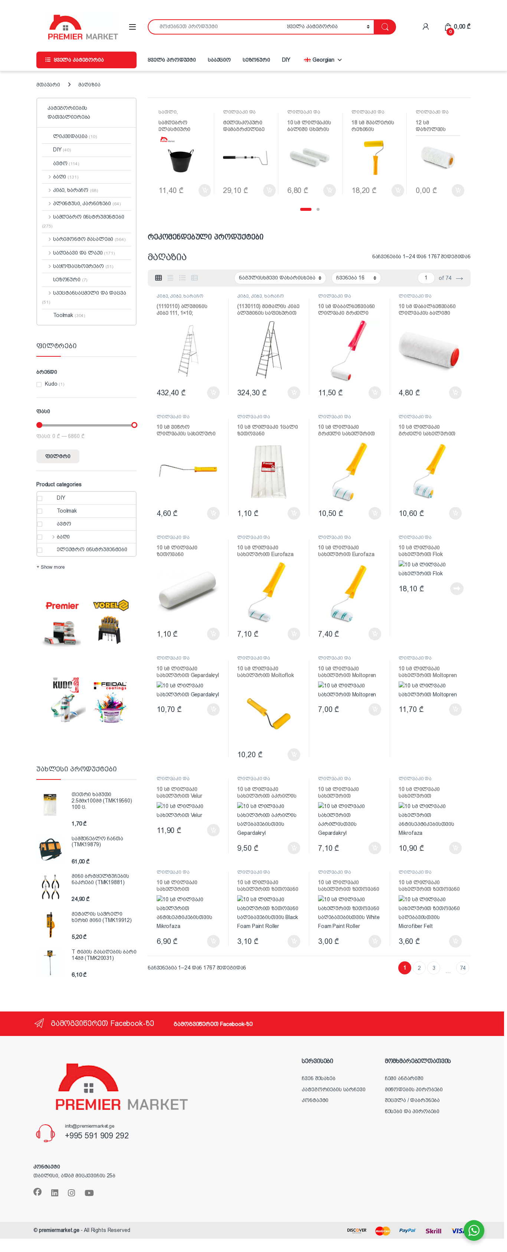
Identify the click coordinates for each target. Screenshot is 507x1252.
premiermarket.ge (59, 1230)
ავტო (66, 163)
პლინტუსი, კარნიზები (86, 203)
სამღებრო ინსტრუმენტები (83, 221)
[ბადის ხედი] (158, 278)
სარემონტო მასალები (89, 239)
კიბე (162, 296)
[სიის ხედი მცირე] (194, 278)
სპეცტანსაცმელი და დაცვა (84, 297)
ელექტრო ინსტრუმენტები (92, 549)
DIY (286, 60)
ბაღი (65, 177)
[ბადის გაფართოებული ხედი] (170, 278)
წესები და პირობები (412, 1111)
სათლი (167, 112)
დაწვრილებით (444, 588)
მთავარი (48, 85)
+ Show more (50, 567)
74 (463, 968)
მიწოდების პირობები (414, 1089)
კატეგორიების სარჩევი (333, 1089)
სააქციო (219, 60)
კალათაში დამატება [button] (197, 190)
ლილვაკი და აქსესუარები (239, 114)
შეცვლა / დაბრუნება (412, 1100)
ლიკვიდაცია (75, 136)
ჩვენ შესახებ (318, 1078)
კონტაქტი (315, 1100)
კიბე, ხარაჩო (186, 296)
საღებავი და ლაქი (84, 253)
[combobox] (215, 27)
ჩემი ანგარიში (404, 1078)
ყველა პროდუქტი (172, 60)
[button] (305, 209)
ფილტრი (58, 456)
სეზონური (256, 60)
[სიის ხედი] (182, 278)
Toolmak (69, 315)
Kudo (51, 384)
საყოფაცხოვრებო (83, 266)
